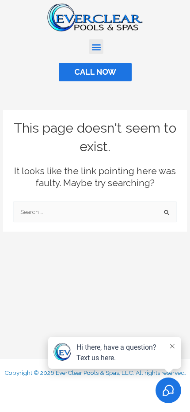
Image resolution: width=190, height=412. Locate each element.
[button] (96, 46)
